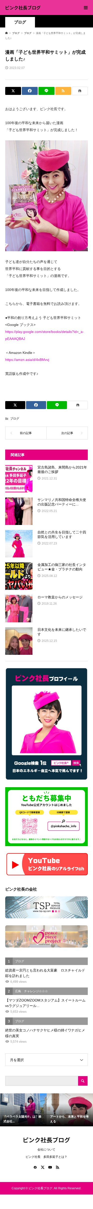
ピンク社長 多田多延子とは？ (46, 1157)
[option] (23, 1109)
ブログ (20, 22)
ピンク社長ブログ (23, 7)
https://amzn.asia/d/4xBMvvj (27, 360)
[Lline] (46, 91)
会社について (46, 1149)
